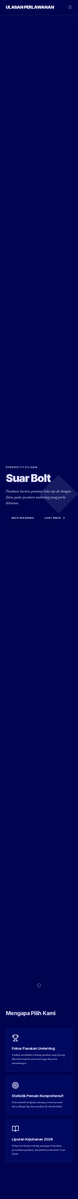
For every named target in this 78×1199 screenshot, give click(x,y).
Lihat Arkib (52, 518)
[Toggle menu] (70, 7)
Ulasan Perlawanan (30, 7)
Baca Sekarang (23, 518)
